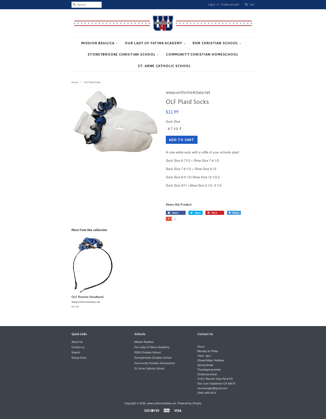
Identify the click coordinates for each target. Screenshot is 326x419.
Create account (230, 4)
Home (75, 82)
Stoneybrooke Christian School (122, 54)
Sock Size (173, 121)
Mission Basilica (98, 43)
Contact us (78, 347)
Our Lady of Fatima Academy (154, 43)
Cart (251, 4)
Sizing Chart (79, 357)
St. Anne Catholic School (164, 66)
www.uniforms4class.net (161, 403)
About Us (77, 342)
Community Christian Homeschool (202, 54)
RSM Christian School (216, 43)
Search (76, 352)
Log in (211, 4)
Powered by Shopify (189, 403)
